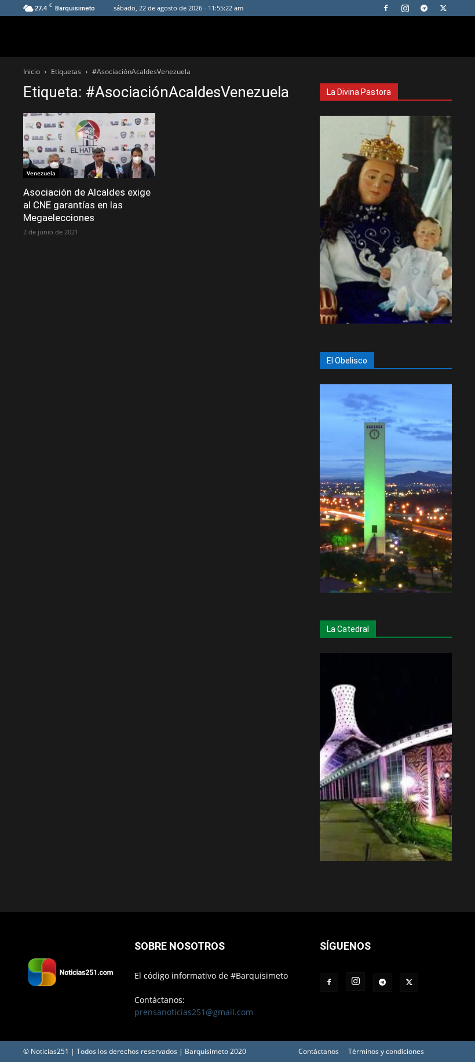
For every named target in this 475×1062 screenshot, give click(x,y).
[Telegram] (424, 8)
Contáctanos (318, 1051)
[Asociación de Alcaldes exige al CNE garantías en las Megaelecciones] (89, 145)
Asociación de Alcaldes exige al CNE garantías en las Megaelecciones (87, 204)
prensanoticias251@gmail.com (193, 1011)
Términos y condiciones (386, 1051)
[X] (443, 8)
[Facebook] (385, 8)
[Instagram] (405, 8)
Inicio (31, 71)
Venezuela (41, 173)
